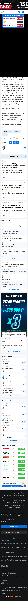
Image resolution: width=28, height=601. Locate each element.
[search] (19, 12)
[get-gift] (23, 12)
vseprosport (2, 12)
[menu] (26, 12)
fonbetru (14, 300)
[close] (23, 15)
